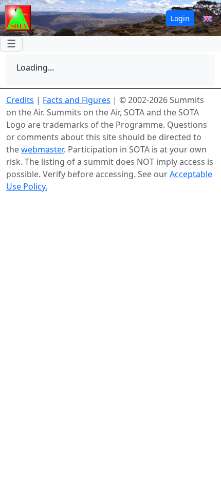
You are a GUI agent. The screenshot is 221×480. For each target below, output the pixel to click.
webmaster (42, 149)
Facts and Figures (76, 100)
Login (180, 18)
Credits (20, 100)
